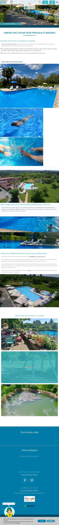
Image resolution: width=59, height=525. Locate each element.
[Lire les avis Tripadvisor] (29, 506)
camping (37, 256)
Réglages (51, 521)
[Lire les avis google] (29, 499)
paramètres (17, 523)
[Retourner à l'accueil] (29, 7)
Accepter (42, 521)
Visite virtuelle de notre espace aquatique (12, 61)
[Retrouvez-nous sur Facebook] (24, 480)
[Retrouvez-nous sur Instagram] (31, 480)
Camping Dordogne (6, 26)
